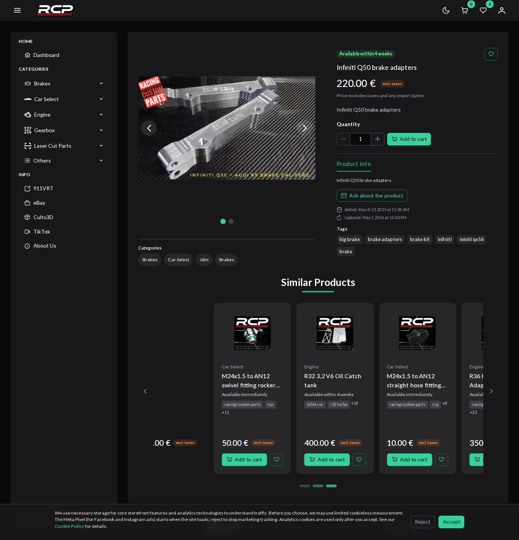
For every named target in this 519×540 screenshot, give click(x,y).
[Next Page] (491, 391)
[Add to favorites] (491, 54)
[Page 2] (318, 486)
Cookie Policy (70, 526)
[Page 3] (331, 486)
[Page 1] (304, 486)
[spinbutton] (360, 139)
